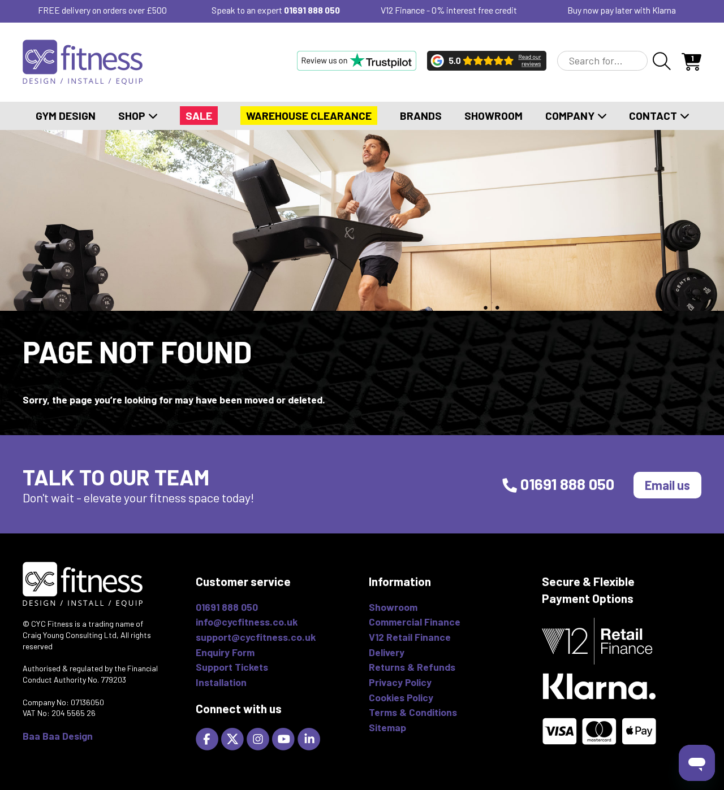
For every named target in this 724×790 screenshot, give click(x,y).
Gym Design (66, 115)
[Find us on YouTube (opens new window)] (285, 738)
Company (571, 115)
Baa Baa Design (58, 736)
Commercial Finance (414, 621)
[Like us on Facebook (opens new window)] (208, 738)
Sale (199, 115)
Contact (654, 115)
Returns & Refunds (412, 667)
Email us (667, 485)
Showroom (493, 115)
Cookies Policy (401, 697)
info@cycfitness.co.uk (247, 621)
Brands (421, 115)
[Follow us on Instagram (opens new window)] (259, 738)
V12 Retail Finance (410, 637)
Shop (133, 115)
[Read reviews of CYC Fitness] (486, 60)
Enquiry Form (225, 652)
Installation (221, 682)
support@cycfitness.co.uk (256, 637)
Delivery (386, 652)
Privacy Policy (400, 682)
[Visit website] (356, 60)
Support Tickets (232, 667)
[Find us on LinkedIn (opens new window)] (310, 738)
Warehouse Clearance (309, 115)
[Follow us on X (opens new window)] (234, 738)
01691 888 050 (312, 10)
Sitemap (387, 727)
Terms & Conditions (413, 712)
